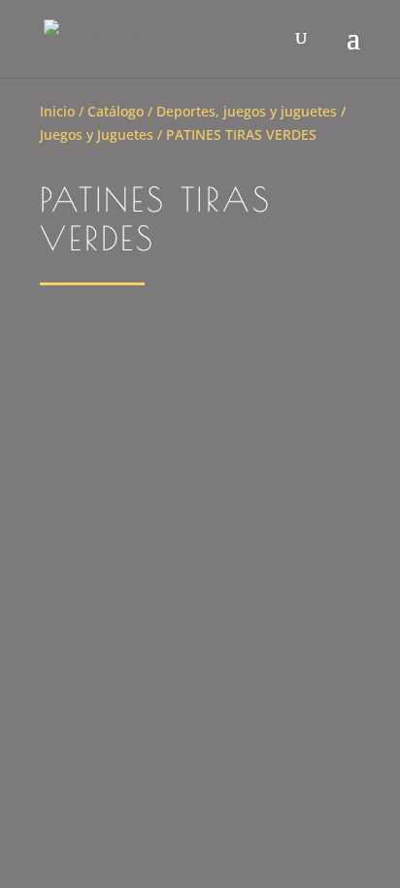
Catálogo (115, 111)
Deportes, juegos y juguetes (246, 111)
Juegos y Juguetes (96, 134)
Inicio (57, 111)
